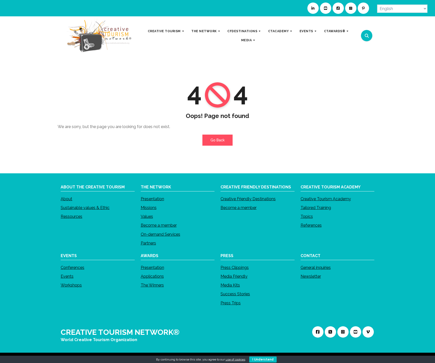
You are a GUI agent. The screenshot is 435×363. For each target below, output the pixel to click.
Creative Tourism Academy (326, 198)
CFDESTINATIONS (242, 31)
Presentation (152, 198)
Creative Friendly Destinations (248, 198)
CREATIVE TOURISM (165, 31)
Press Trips (231, 302)
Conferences (72, 267)
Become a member (159, 225)
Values (147, 216)
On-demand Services (160, 234)
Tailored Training (316, 207)
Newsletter (311, 276)
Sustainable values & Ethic (85, 207)
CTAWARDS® (335, 31)
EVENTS (307, 31)
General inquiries (316, 267)
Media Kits (230, 285)
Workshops (71, 285)
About (66, 198)
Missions (149, 207)
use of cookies (235, 359)
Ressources (71, 216)
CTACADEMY (279, 31)
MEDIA (247, 40)
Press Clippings (235, 267)
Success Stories (235, 294)
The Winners (152, 285)
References (311, 225)
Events (67, 276)
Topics (307, 216)
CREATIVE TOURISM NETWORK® (120, 332)
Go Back (217, 140)
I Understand (263, 359)
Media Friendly (234, 276)
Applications (152, 276)
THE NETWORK (204, 31)
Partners (148, 243)
